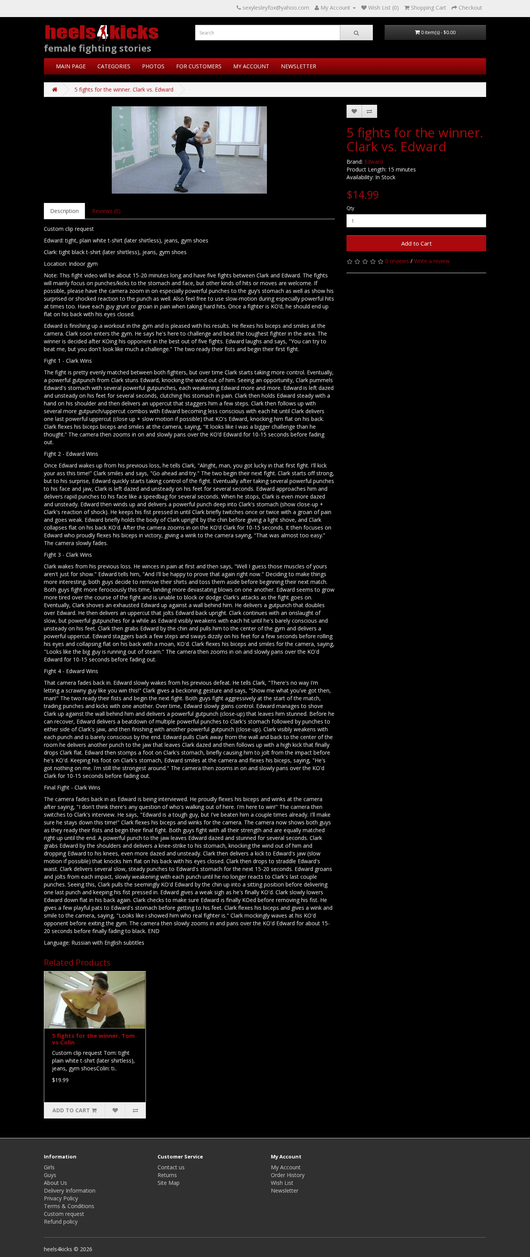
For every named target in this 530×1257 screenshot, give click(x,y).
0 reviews (397, 261)
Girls (49, 1167)
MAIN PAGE (71, 66)
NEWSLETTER (298, 66)
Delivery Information (69, 1190)
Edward (373, 161)
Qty (350, 208)
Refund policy (61, 1221)
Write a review (432, 261)
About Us (55, 1182)
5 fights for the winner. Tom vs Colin (93, 1039)
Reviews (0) (106, 211)
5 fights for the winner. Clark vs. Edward (123, 89)
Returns (167, 1175)
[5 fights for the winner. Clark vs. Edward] (189, 150)
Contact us (171, 1167)
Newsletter (284, 1190)
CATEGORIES (113, 66)
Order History (288, 1175)
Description (64, 211)
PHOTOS (153, 66)
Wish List (282, 1182)
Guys (50, 1175)
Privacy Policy (61, 1198)
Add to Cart (416, 243)
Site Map (169, 1182)
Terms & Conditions (69, 1206)
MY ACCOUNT (251, 66)
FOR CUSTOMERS (199, 66)
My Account (286, 1167)
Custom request (64, 1213)
